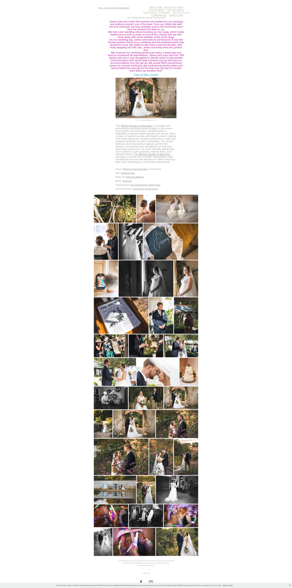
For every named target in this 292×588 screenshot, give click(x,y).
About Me (155, 7)
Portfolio (150, 13)
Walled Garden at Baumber (136, 125)
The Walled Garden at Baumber (152, 154)
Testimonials (175, 10)
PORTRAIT (165, 13)
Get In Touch (181, 13)
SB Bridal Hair (128, 173)
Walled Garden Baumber (146, 120)
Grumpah (127, 180)
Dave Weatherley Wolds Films (145, 184)
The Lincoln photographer (113, 8)
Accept (225, 585)
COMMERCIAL (159, 15)
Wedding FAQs (173, 7)
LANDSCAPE (176, 15)
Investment (157, 10)
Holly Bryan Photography (145, 188)
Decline (230, 585)
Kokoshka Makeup (135, 176)
